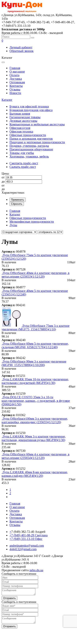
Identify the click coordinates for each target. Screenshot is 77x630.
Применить (17, 199)
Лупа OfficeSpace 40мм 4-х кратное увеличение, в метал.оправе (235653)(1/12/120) (35, 274)
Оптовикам (17, 82)
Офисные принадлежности (27, 135)
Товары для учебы (21, 153)
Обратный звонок (21, 51)
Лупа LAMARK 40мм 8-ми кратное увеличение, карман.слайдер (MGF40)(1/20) (35, 473)
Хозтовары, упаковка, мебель (29, 156)
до (3, 181)
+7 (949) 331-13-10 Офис (25, 539)
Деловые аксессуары (23, 120)
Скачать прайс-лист (22, 166)
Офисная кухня (19, 128)
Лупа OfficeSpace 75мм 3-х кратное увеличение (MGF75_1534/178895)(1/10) (35, 327)
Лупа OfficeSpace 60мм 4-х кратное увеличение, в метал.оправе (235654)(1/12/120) (35, 456)
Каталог (7, 99)
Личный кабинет (20, 47)
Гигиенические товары (24, 117)
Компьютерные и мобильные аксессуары (37, 124)
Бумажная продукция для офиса (31, 110)
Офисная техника (21, 131)
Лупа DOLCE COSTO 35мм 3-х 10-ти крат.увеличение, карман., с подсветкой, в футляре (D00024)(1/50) (36, 400)
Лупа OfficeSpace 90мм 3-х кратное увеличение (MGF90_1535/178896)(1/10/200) (34, 363)
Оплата (14, 75)
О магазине (17, 71)
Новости (15, 93)
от (3, 177)
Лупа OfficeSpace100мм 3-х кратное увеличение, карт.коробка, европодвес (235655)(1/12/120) (35, 420)
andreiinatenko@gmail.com (26, 545)
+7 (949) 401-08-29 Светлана (28, 535)
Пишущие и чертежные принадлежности (37, 142)
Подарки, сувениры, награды (29, 145)
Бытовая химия (19, 113)
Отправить (9, 598)
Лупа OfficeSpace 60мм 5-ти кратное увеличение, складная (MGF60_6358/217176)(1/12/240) (35, 345)
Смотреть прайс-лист (23, 163)
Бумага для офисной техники (29, 106)
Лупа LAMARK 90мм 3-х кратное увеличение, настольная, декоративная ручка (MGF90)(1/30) (34, 438)
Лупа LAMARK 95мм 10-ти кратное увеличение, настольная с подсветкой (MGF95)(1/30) (35, 381)
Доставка (15, 78)
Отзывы (14, 89)
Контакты (16, 86)
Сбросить (16, 203)
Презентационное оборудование (31, 149)
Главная (14, 68)
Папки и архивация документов (31, 138)
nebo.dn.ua (36, 570)
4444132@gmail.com (23, 549)
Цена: (5, 173)
